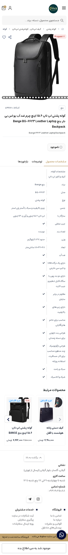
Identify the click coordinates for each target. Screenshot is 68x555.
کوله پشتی (51, 29)
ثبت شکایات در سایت (23, 516)
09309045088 (57, 491)
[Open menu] (64, 8)
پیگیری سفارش (26, 520)
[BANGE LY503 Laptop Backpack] (19, 410)
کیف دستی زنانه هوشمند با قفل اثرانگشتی (54, 430)
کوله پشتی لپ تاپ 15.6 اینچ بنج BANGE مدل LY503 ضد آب (20, 430)
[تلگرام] (30, 499)
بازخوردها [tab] (23, 161)
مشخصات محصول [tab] (56, 161)
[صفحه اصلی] (62, 29)
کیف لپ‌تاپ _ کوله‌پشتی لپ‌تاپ (26, 29)
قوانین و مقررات (53, 524)
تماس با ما (55, 516)
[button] (8, 419)
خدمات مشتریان (24, 510)
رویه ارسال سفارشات (23, 524)
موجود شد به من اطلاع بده (34, 548)
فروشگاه (56, 510)
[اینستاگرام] (38, 499)
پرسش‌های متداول (51, 527)
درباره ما (57, 520)
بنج (62, 108)
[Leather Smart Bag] (50, 410)
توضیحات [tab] (37, 161)
